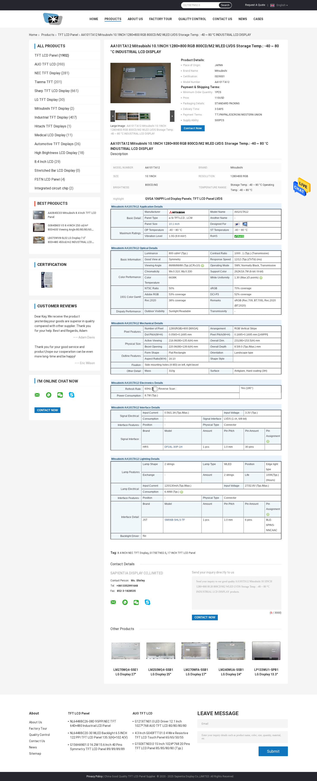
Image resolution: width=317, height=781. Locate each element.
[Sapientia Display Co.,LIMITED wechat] (62, 395)
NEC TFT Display (47, 73)
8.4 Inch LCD (44, 162)
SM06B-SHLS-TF (175, 519)
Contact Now (193, 128)
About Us (135, 19)
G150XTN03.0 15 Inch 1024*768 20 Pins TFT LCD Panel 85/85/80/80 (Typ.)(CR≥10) (162, 746)
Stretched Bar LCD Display (55, 170)
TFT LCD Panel (68, 35)
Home (93, 19)
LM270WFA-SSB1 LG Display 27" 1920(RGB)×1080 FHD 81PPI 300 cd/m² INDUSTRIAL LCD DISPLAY (196, 672)
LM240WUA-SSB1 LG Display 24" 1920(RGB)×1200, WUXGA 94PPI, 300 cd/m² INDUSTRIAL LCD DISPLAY (231, 672)
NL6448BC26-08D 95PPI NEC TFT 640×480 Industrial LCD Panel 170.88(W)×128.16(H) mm (93, 724)
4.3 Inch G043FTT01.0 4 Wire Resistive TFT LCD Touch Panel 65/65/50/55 (161, 735)
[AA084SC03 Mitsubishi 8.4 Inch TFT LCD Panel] (39, 215)
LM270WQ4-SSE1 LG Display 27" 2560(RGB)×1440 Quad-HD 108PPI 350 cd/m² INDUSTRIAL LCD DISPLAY (125, 672)
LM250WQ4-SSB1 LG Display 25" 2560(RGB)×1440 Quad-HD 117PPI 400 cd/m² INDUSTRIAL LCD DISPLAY (160, 672)
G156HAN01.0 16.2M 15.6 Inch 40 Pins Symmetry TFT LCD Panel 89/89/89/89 (97, 747)
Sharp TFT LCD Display (52, 91)
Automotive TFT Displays (54, 144)
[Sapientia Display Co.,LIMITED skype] (74, 395)
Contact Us (222, 19)
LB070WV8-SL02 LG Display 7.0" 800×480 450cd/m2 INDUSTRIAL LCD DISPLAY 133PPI (70, 242)
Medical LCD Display (50, 135)
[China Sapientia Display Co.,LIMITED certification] (47, 280)
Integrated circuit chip (51, 188)
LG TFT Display (46, 100)
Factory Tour (160, 19)
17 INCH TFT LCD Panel (181, 552)
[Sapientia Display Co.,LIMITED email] (40, 395)
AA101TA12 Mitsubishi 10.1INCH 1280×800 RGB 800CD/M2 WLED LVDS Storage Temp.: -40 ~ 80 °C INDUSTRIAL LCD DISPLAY (142, 129)
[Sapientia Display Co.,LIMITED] (53, 19)
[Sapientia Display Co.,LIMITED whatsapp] (51, 395)
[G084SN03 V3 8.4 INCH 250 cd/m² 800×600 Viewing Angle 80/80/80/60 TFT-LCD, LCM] (39, 227)
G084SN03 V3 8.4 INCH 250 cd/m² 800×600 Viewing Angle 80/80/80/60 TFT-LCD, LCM (69, 229)
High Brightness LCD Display (56, 153)
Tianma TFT (44, 82)
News (243, 19)
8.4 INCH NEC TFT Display (133, 552)
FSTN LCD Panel (47, 179)
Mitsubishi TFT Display (52, 108)
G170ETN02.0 (158, 552)
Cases (258, 19)
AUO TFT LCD (45, 64)
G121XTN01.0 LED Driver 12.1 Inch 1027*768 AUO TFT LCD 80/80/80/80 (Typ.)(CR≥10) (161, 724)
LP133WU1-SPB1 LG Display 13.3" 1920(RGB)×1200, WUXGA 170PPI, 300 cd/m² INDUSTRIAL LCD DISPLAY (266, 672)
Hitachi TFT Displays (50, 126)
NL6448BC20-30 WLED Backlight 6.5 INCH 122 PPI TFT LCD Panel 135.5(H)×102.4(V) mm (99, 735)
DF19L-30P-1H (173, 446)
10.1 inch (174, 223)
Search (225, 5)
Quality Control (192, 19)
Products (113, 19)
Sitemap (35, 753)
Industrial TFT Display (51, 117)
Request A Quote (255, 4)
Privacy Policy (94, 776)
